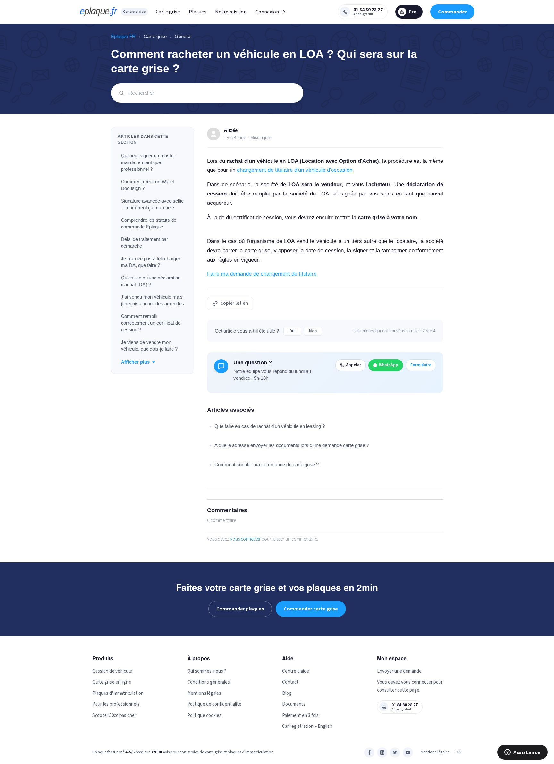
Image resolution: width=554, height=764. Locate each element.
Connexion (271, 11)
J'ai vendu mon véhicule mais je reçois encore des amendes (152, 300)
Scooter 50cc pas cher (114, 715)
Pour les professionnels (115, 704)
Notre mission (231, 11)
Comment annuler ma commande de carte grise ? (266, 464)
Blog (286, 693)
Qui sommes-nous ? (206, 671)
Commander (452, 11)
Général (183, 36)
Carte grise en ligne (111, 682)
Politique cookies (204, 715)
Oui (292, 331)
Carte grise (168, 11)
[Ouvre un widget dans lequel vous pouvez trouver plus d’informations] (522, 753)
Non (313, 331)
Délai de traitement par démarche (144, 243)
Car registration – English (307, 726)
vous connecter (245, 539)
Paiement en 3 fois (300, 715)
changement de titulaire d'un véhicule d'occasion (294, 170)
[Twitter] (395, 752)
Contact (290, 682)
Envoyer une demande (399, 671)
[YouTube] (408, 752)
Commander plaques (240, 608)
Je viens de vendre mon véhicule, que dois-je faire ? (149, 345)
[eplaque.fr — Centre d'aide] (99, 11)
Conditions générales (208, 682)
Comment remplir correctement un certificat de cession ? (150, 322)
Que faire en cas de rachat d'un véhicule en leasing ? (269, 426)
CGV (458, 752)
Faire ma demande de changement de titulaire (262, 274)
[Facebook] (369, 752)
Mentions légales (204, 693)
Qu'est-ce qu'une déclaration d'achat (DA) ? (150, 281)
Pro (413, 11)
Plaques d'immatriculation (118, 693)
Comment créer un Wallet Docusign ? (147, 185)
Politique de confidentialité (214, 704)
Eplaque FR (123, 36)
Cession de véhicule (112, 671)
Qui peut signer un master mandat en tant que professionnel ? (148, 162)
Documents (294, 704)
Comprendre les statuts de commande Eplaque (148, 223)
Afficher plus (135, 362)
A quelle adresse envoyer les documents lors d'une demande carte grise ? (291, 445)
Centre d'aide (134, 11)
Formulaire (420, 365)
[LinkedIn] (382, 752)
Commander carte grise (311, 608)
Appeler (353, 365)
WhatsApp (388, 365)
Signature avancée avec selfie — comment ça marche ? (152, 204)
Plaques (197, 11)
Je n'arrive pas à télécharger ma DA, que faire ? (150, 262)
